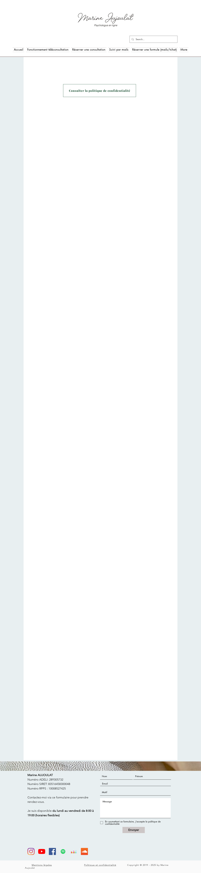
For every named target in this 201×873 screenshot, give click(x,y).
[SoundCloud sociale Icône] (84, 851)
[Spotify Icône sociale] (63, 851)
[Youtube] (41, 851)
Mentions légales (42, 865)
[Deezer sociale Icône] (73, 851)
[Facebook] (52, 851)
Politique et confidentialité (100, 865)
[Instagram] (31, 851)
